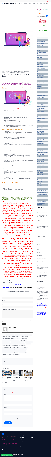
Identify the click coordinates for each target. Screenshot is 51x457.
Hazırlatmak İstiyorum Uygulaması (14, 72)
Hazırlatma (15, 71)
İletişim (47, 3)
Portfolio (34, 3)
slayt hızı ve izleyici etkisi (7, 347)
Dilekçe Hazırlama (39, 247)
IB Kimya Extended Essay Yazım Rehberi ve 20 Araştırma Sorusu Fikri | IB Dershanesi (42, 227)
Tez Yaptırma (38, 298)
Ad (4, 402)
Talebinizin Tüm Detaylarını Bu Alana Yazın (9, 309)
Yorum (5, 394)
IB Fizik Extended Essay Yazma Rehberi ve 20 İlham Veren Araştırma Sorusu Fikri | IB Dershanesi (42, 234)
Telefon (3, 304)
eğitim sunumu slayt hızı (6, 336)
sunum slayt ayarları (13, 349)
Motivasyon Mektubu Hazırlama (41, 261)
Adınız (3, 295)
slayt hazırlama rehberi (21, 343)
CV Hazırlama (38, 246)
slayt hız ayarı (28, 343)
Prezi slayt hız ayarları (15, 340)
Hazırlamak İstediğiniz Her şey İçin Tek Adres (16, 454)
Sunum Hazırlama (22, 72)
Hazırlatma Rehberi (20, 71)
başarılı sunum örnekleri (19, 334)
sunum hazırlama (5, 349)
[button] (7, 455)
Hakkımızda (25, 3)
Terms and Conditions (46, 454)
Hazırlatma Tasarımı (27, 71)
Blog (44, 3)
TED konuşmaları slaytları (7, 354)
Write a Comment (15, 78)
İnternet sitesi (6, 412)
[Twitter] (3, 449)
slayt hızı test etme (22, 345)
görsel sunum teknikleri (23, 338)
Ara (47, 16)
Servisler (30, 3)
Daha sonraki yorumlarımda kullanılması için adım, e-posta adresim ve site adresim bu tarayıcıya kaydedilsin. (16, 418)
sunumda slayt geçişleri (23, 352)
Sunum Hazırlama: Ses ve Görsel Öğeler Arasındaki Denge (9, 361)
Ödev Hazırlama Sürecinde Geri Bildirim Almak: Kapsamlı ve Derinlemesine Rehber (42, 229)
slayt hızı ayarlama (15, 345)
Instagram (42, 435)
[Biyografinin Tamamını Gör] (18, 329)
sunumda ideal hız (15, 352)
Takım (37, 3)
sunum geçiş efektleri (24, 347)
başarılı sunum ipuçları (10, 334)
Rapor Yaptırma (39, 238)
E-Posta (3, 300)
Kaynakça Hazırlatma (39, 260)
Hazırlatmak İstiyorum (10, 3)
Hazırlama (3, 71)
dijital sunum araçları (28, 334)
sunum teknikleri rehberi (6, 352)
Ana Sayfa (20, 3)
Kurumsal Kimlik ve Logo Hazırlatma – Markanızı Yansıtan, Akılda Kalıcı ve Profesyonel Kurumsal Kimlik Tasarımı (6, 380)
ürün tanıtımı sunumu (16, 354)
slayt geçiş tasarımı (13, 343)
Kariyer (41, 3)
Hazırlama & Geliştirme (9, 71)
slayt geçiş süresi (5, 343)
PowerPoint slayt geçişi (6, 340)
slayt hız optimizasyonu (6, 345)
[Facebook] (2, 449)
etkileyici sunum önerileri (16, 336)
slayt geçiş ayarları (23, 340)
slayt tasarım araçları (15, 347)
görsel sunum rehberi (14, 338)
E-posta (5, 407)
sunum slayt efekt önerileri (22, 349)
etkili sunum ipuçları (24, 336)
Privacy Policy (40, 454)
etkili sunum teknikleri (6, 338)
